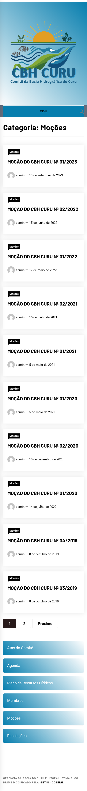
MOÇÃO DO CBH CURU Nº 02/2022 (42, 209)
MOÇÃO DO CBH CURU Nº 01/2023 (42, 162)
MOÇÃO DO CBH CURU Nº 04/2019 (42, 540)
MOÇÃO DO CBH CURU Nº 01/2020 (42, 398)
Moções (14, 151)
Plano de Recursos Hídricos (30, 683)
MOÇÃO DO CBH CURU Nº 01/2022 (42, 256)
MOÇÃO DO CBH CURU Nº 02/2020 (42, 446)
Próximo (45, 623)
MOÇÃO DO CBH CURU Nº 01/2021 (41, 351)
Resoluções (17, 735)
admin (20, 175)
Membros (15, 700)
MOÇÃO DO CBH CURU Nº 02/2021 (42, 304)
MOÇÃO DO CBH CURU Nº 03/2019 (42, 588)
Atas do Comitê (20, 648)
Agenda (13, 665)
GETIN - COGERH (52, 782)
